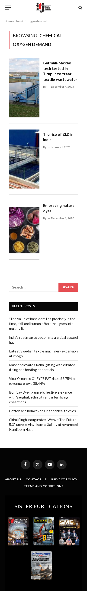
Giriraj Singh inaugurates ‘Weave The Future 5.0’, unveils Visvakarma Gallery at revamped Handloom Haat (43, 425)
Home (9, 21)
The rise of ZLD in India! (58, 137)
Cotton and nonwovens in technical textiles (42, 411)
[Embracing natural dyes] (24, 230)
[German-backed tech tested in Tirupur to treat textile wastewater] (24, 87)
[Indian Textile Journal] (43, 7)
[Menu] (8, 7)
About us (13, 479)
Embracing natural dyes (59, 209)
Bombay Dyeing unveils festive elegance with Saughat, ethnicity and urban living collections (40, 397)
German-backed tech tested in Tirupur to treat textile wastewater (60, 71)
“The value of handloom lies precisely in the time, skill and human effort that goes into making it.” (42, 324)
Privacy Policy (64, 479)
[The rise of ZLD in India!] (24, 159)
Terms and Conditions (43, 486)
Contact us (36, 479)
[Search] (79, 7)
